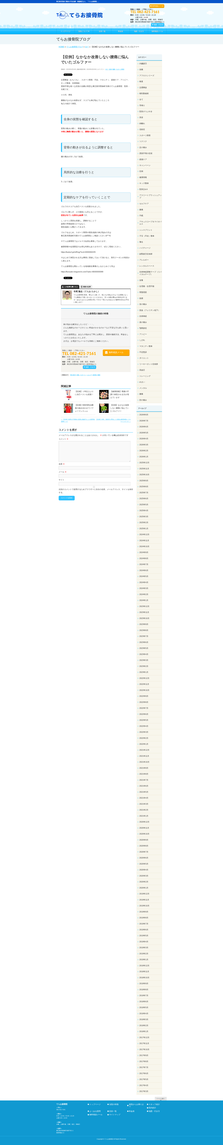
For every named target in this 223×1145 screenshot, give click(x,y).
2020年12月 (144, 822)
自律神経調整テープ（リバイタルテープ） (150, 273)
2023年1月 (143, 672)
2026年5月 (143, 433)
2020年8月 (143, 846)
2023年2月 (143, 666)
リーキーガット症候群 (148, 364)
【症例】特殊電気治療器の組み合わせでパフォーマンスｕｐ (84, 408)
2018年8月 (143, 990)
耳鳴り (142, 105)
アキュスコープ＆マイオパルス (150, 223)
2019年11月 (144, 900)
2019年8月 (143, 918)
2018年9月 (143, 984)
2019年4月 (143, 942)
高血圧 (142, 370)
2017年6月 (143, 1073)
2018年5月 (143, 1007)
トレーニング (145, 376)
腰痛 (113, 69)
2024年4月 (143, 582)
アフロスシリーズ (146, 76)
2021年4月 (143, 798)
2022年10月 (144, 690)
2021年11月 (144, 756)
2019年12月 (144, 894)
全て (106, 69)
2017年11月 (144, 1043)
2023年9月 (143, 624)
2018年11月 (144, 972)
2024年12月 (144, 534)
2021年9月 (143, 768)
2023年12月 (144, 606)
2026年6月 (143, 427)
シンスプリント (145, 230)
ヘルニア (89, 375)
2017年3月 (143, 1091)
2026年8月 (143, 415)
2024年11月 (144, 541)
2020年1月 (143, 888)
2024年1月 (143, 600)
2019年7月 (143, 924)
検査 (141, 81)
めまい (142, 382)
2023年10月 (144, 618)
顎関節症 (143, 328)
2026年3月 (143, 445)
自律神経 (143, 316)
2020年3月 (143, 876)
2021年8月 (143, 774)
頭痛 (141, 69)
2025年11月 (144, 469)
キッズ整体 (144, 183)
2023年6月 (143, 642)
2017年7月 (143, 1067)
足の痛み (143, 147)
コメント (63, 439)
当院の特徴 (113, 1104)
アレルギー (144, 260)
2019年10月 (144, 906)
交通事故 (143, 88)
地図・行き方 (158, 25)
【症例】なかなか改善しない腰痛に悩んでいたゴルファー (119, 408)
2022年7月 (143, 708)
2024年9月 (143, 552)
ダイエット (144, 358)
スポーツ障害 (120, 69)
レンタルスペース (146, 266)
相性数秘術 (144, 93)
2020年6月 (143, 858)
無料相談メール (157, 6)
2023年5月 (143, 648)
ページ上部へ (161, 1098)
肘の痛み (143, 400)
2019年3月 (143, 948)
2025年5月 (143, 505)
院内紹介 (152, 1108)
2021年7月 (143, 780)
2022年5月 (143, 720)
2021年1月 (143, 816)
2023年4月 (143, 654)
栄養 (141, 280)
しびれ (142, 340)
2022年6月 (143, 714)
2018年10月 (144, 978)
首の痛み (143, 304)
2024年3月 (143, 588)
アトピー (143, 334)
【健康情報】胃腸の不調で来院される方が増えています (119, 394)
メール (63, 472)
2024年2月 (143, 594)
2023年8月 (143, 630)
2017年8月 (143, 1061)
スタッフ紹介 (154, 1104)
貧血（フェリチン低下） (149, 310)
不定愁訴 (143, 352)
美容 (141, 117)
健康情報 (143, 177)
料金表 (131, 1111)
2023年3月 (143, 660)
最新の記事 (87, 287)
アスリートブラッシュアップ (150, 196)
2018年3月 (143, 1019)
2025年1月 (143, 529)
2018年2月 (143, 1025)
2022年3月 (143, 732)
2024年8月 (143, 558)
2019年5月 (143, 936)
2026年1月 (143, 457)
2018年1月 (143, 1031)
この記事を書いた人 (71, 287)
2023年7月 (143, 636)
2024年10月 (144, 546)
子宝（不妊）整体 (146, 236)
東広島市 (73, 375)
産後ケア (143, 159)
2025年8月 (143, 487)
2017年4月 (143, 1085)
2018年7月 (143, 995)
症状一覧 (113, 1111)
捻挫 (141, 298)
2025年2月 (143, 522)
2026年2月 (143, 451)
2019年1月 (143, 960)
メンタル (143, 388)
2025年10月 (144, 475)
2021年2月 (143, 810)
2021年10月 (144, 762)
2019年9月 (143, 912)
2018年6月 (143, 1002)
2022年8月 (143, 702)
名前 (62, 464)
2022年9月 (143, 696)
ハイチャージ (145, 248)
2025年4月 (143, 510)
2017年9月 (143, 1055)
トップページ (95, 1104)
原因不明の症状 (145, 153)
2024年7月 (143, 564)
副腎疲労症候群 (145, 254)
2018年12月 (144, 966)
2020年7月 (143, 852)
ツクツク (143, 141)
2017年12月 (144, 1037)
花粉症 (142, 129)
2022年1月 (143, 744)
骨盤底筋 (143, 292)
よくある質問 (95, 1111)
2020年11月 (144, 828)
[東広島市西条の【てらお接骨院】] (79, 16)
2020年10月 (144, 834)
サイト (61, 480)
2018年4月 (143, 1014)
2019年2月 (143, 954)
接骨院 (95, 375)
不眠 (141, 216)
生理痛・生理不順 (146, 286)
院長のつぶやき (145, 111)
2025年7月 (143, 493)
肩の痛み (143, 322)
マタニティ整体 (145, 346)
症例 (110, 69)
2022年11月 (144, 684)
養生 (141, 242)
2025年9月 (143, 481)
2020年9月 (143, 840)
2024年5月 (143, 576)
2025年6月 (143, 499)
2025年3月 (143, 517)
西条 (78, 375)
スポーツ (83, 375)
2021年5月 (143, 792)
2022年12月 (144, 678)
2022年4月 (143, 726)
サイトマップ (114, 1115)
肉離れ (142, 123)
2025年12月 (144, 463)
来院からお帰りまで (136, 1105)
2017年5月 (143, 1079)
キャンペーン (145, 165)
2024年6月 (143, 570)
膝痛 (141, 210)
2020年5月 (143, 864)
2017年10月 (144, 1049)
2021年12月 (144, 750)
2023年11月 (144, 612)
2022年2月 (143, 738)
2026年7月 (143, 421)
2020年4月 (143, 870)
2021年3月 (143, 804)
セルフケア (144, 204)
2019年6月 (143, 930)
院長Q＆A (143, 189)
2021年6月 (143, 786)
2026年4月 (143, 439)
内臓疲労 (143, 64)
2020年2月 (143, 882)
